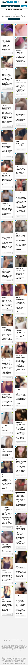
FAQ (4, 639)
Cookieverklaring (6, 640)
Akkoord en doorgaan (14, 19)
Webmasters (23, 640)
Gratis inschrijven (10, 6)
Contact (19, 640)
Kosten (18, 639)
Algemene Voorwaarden (13, 640)
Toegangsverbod (13, 639)
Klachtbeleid (8, 639)
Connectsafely (17, 652)
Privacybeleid (22, 639)
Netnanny (12, 652)
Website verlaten (14, 21)
